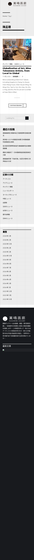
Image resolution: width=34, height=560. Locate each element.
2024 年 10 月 (7, 256)
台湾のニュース (7, 210)
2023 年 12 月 (7, 291)
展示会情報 (6, 214)
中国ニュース (7, 199)
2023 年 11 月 (7, 295)
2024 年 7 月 (7, 268)
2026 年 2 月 (7, 240)
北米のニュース (19, 64)
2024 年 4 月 (7, 279)
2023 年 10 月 (7, 299)
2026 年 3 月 (7, 236)
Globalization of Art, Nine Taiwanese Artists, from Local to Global (17, 71)
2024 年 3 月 (7, 283)
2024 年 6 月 (7, 271)
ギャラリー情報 (7, 64)
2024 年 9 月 (7, 260)
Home (5, 16)
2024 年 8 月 (7, 264)
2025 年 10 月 (7, 244)
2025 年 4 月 (7, 248)
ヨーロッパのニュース (10, 195)
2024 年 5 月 (7, 275)
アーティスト (7, 179)
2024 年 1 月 (7, 287)
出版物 (5, 203)
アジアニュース (7, 183)
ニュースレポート (8, 191)
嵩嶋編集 (15, 76)
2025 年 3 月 (7, 252)
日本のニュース (7, 218)
